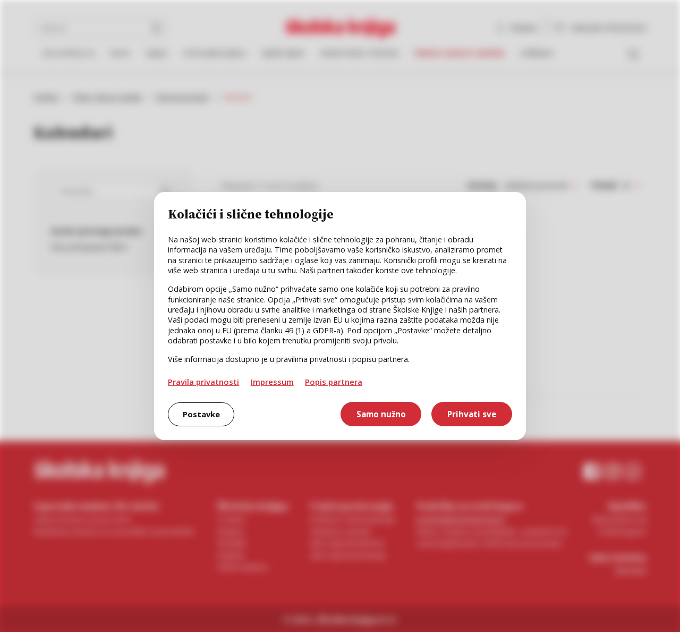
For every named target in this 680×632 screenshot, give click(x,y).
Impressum (272, 381)
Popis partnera (333, 381)
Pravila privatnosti (203, 381)
